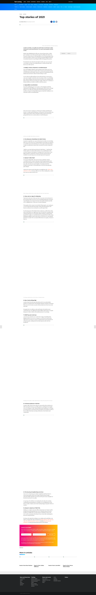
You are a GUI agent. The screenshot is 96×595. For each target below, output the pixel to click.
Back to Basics (22, 6)
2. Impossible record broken (30, 85)
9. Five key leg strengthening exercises (33, 492)
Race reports (44, 578)
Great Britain (21, 4)
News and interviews (25, 577)
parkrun (43, 581)
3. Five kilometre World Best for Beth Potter (34, 139)
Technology (70, 6)
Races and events (46, 577)
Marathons (45, 6)
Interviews (33, 1)
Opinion (28, 1)
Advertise (55, 579)
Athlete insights (34, 578)
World (32, 4)
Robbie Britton (24, 21)
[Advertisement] (38, 102)
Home (21, 14)
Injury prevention (34, 581)
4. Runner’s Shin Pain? (29, 157)
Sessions (34, 6)
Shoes (66, 6)
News (25, 1)
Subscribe (70, 1)
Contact (55, 578)
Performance (39, 6)
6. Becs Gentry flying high (29, 300)
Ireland (25, 4)
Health (54, 6)
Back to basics (34, 583)
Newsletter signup (57, 580)
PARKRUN (38, 1)
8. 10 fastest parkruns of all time (31, 403)
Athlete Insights (29, 6)
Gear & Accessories (76, 6)
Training (43, 1)
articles (24, 14)
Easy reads (46, 4)
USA (29, 4)
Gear (47, 1)
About (50, 1)
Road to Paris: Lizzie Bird (54, 565)
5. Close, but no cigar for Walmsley (32, 196)
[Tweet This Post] (54, 22)
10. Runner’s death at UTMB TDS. (31, 508)
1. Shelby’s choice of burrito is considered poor (35, 67)
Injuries (58, 6)
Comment (41, 4)
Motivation (50, 6)
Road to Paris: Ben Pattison (26, 565)
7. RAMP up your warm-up (29, 315)
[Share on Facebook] (51, 22)
